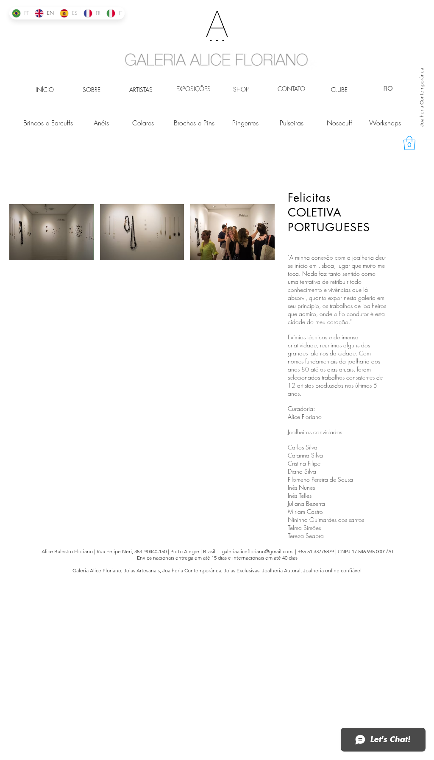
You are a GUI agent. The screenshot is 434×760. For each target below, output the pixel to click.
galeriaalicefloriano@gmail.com (257, 551)
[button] (409, 143)
